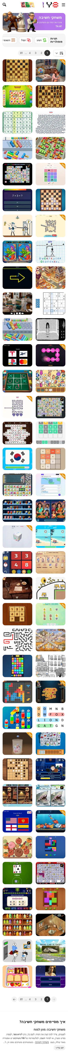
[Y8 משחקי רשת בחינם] (52, 4)
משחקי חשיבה (42, 1042)
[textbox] (59, 53)
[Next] (8, 39)
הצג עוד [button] (60, 1047)
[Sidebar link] (63, 4)
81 (21, 53)
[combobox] (59, 53)
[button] (59, 26)
